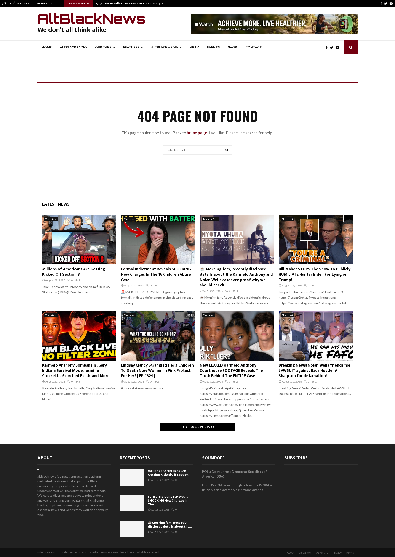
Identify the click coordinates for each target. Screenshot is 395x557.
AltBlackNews (91, 18)
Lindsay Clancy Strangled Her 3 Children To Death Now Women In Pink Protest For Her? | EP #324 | (157, 371)
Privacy (337, 552)
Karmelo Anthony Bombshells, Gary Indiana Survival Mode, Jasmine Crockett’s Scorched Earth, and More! (76, 371)
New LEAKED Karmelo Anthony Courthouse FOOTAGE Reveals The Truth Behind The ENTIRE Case (231, 371)
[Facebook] (381, 3)
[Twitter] (385, 3)
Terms (350, 552)
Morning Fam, (210, 219)
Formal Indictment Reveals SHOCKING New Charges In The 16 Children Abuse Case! (156, 274)
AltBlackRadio (73, 47)
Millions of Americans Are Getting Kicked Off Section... (169, 473)
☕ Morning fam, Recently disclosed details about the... (170, 524)
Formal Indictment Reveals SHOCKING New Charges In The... (168, 500)
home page (197, 132)
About (44, 457)
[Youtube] (391, 3)
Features (131, 47)
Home (47, 47)
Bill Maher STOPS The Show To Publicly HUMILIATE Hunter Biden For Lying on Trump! (314, 274)
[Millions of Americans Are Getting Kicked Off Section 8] (79, 239)
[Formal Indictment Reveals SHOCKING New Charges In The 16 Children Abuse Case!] (158, 239)
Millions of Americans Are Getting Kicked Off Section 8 (73, 272)
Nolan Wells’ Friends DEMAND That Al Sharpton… (136, 3)
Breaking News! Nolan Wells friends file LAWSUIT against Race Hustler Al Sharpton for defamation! (314, 371)
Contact (253, 47)
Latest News (56, 204)
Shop (232, 47)
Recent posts (135, 457)
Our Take (103, 47)
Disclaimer (305, 552)
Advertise (322, 552)
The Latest (50, 219)
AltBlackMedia (164, 47)
